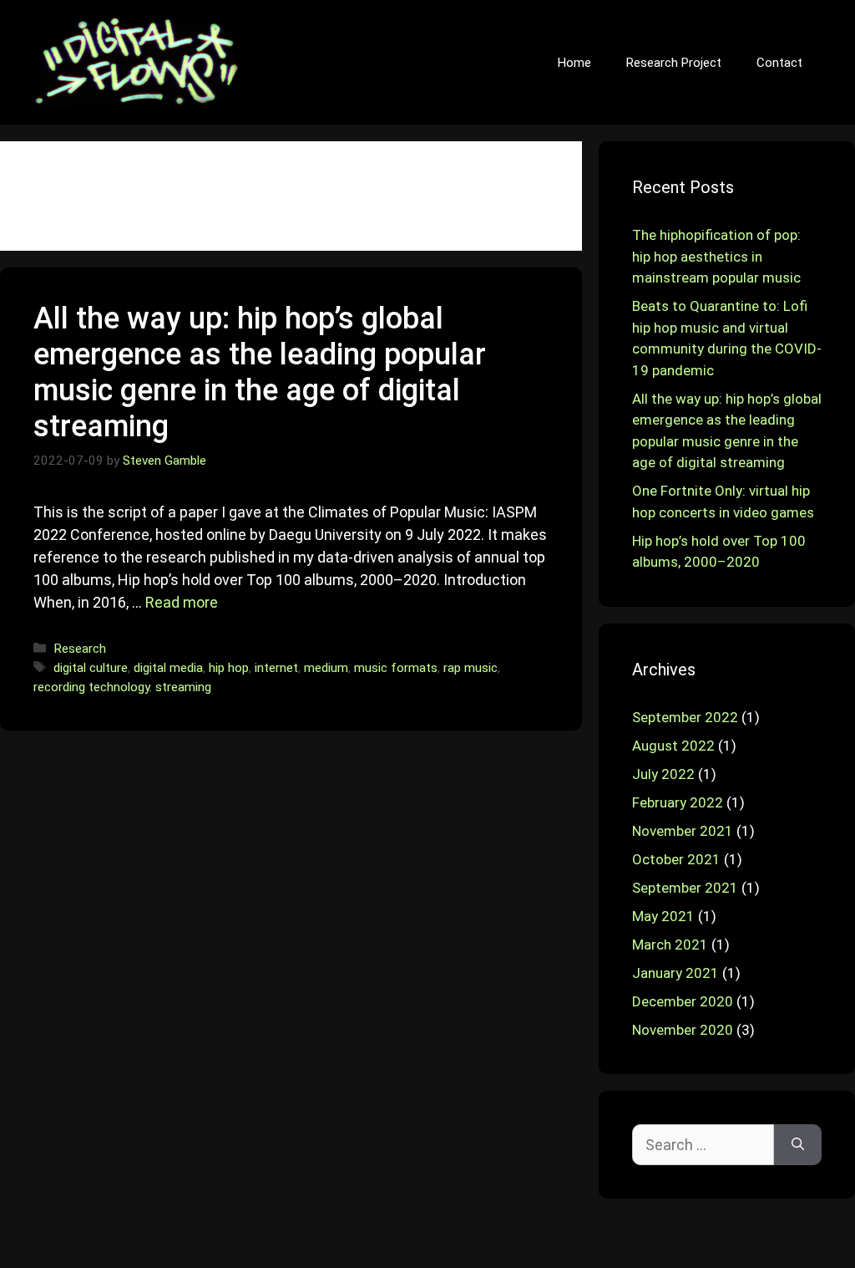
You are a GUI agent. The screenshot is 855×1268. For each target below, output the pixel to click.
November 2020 (682, 1029)
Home (574, 62)
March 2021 (670, 944)
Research (79, 648)
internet (276, 667)
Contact (779, 62)
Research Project (673, 62)
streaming (183, 687)
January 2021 (675, 973)
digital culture (90, 667)
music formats (396, 667)
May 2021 (663, 916)
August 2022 (673, 745)
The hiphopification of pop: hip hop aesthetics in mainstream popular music (716, 256)
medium (326, 667)
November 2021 (682, 830)
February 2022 (677, 802)
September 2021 (685, 887)
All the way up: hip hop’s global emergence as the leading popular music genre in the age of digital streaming (259, 373)
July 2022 (663, 774)
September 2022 (685, 717)
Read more (181, 602)
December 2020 (682, 1001)
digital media (168, 667)
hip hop (229, 667)
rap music (470, 667)
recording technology (91, 687)
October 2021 (676, 859)
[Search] (798, 1144)
